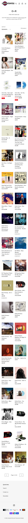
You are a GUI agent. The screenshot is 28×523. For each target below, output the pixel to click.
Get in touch (21, 17)
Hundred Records (11, 518)
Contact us (5, 492)
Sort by (4, 26)
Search (4, 488)
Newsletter (5, 496)
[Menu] (25, 3)
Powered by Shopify (19, 518)
